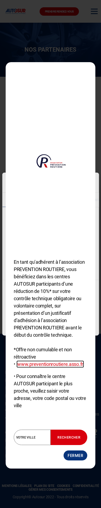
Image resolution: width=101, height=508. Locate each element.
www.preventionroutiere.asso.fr (50, 364)
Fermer (75, 455)
